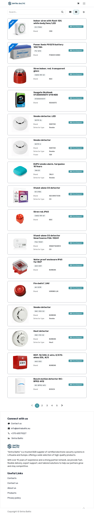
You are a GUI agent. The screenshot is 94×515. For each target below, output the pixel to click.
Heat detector (41, 331)
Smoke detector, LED (44, 116)
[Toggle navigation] (84, 3)
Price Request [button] (77, 26)
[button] (84, 508)
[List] (76, 12)
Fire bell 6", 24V (41, 283)
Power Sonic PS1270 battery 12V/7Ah (48, 45)
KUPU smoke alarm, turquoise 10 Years (49, 165)
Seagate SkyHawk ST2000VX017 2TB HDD (45, 93)
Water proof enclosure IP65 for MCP (47, 260)
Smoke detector (42, 140)
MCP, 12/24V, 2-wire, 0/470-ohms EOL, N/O (48, 356)
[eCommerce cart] (78, 3)
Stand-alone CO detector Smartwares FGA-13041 (46, 236)
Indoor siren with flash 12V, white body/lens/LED (47, 22)
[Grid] (70, 12)
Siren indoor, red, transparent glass (49, 69)
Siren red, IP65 (41, 211)
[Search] (62, 12)
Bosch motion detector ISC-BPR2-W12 (48, 380)
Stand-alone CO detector (46, 188)
